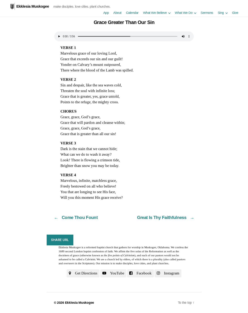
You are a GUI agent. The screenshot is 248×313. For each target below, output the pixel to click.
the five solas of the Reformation (144, 251)
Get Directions (85, 273)
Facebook (144, 273)
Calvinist (90, 259)
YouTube (116, 273)
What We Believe (155, 13)
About (117, 13)
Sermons (207, 13)
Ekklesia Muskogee (32, 6)
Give (235, 13)
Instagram (171, 273)
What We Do (183, 13)
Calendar (132, 13)
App (106, 13)
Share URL (60, 240)
